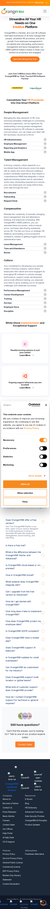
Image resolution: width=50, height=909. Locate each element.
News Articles (9, 816)
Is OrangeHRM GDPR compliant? (22, 631)
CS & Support (9, 842)
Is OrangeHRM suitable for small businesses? (22, 659)
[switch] (43, 448)
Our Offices (8, 829)
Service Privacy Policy (12, 858)
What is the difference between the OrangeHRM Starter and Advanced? (23, 555)
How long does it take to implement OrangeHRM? (23, 613)
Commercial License (11, 867)
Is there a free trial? (16, 545)
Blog (27, 803)
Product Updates (32, 825)
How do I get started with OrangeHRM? (18, 603)
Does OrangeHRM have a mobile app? (22, 639)
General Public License (13, 862)
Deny (25, 501)
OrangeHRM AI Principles (36, 820)
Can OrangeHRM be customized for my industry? (22, 669)
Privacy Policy (9, 854)
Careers (6, 820)
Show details (35, 475)
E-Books (29, 799)
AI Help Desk (8, 837)
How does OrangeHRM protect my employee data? (23, 623)
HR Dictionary (31, 807)
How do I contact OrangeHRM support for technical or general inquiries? (22, 700)
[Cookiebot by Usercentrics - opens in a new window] (29, 405)
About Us (7, 799)
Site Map (24, 908)
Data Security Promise (34, 816)
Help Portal (7, 833)
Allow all (25, 484)
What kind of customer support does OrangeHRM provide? (21, 689)
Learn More (25, 355)
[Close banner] (46, 405)
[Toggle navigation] (45, 11)
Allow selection (25, 493)
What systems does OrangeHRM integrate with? (22, 583)
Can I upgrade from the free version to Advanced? (20, 593)
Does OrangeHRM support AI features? (21, 649)
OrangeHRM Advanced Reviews (12, 787)
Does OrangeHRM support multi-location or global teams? (22, 679)
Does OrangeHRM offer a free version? (21, 521)
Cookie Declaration (11, 884)
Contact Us (7, 807)
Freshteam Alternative (34, 854)
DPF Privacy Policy (11, 871)
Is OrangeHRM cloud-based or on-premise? (23, 567)
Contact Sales (25, 744)
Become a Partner (11, 803)
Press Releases (9, 812)
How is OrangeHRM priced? (20, 575)
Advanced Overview (34, 812)
